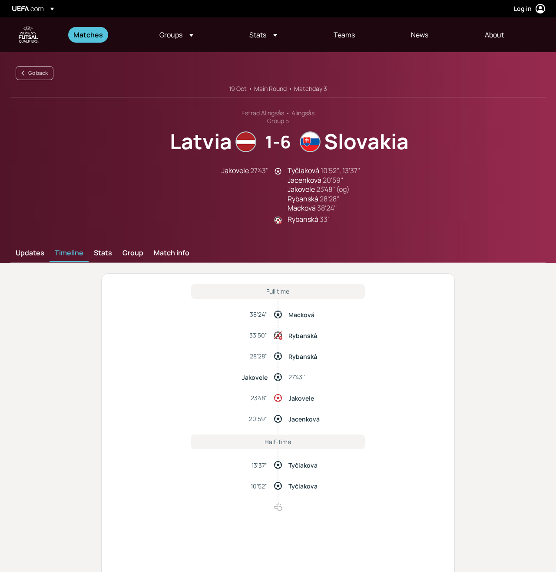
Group (132, 253)
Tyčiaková (303, 465)
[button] (176, 35)
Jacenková (304, 419)
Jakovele (255, 377)
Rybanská (302, 335)
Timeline (69, 253)
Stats (103, 253)
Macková (301, 315)
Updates (30, 253)
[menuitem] (105, 35)
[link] (88, 35)
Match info (171, 253)
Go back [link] (38, 73)
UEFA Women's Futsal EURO (28, 35)
